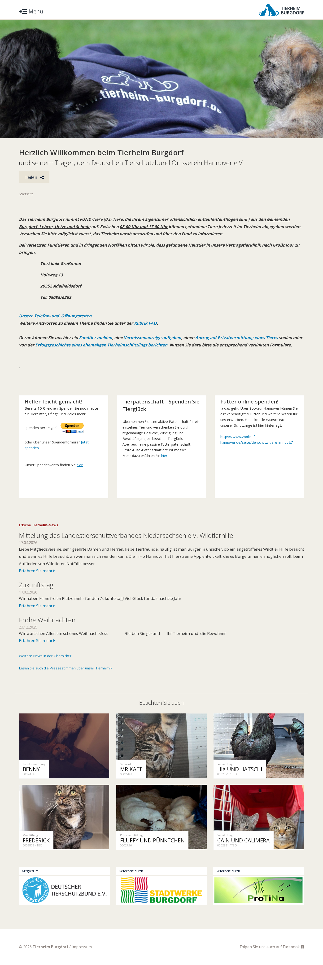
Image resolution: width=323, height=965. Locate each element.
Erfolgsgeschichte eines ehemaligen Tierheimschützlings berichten (101, 345)
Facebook (292, 946)
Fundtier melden (95, 337)
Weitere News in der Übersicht (44, 655)
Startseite (26, 194)
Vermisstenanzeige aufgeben (152, 337)
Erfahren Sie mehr (36, 570)
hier (164, 455)
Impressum (82, 946)
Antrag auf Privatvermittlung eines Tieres (236, 337)
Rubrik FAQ (145, 323)
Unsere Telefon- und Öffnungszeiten (55, 316)
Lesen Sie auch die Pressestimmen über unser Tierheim (65, 668)
